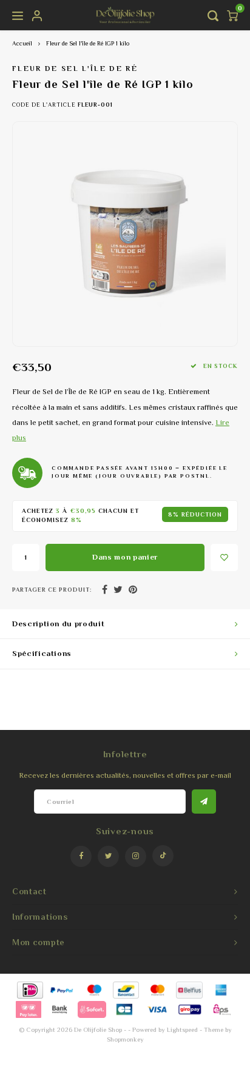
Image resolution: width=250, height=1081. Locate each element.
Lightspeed (182, 1029)
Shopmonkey (125, 1039)
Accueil (22, 43)
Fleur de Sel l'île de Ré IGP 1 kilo (87, 43)
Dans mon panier (125, 556)
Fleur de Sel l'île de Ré (75, 68)
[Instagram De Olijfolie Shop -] (135, 856)
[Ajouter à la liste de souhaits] (224, 557)
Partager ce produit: (52, 589)
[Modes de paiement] (29, 989)
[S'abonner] (204, 801)
